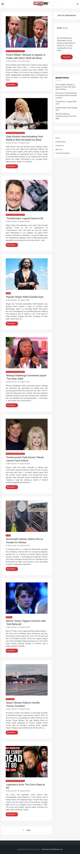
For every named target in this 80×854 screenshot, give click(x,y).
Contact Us (60, 146)
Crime (8, 293)
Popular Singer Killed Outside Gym (24, 297)
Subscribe (66, 57)
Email (62, 28)
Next (28, 830)
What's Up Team (12, 61)
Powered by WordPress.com (52, 849)
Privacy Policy (61, 142)
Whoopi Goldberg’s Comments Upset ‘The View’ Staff (66, 116)
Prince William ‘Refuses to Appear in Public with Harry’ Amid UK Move (66, 87)
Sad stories (10, 699)
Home (58, 138)
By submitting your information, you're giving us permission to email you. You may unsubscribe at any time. (66, 44)
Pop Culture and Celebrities (15, 51)
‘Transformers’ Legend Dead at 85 (24, 218)
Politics (9, 617)
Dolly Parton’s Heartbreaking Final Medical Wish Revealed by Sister (66, 95)
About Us (59, 149)
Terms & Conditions (63, 153)
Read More (11, 84)
